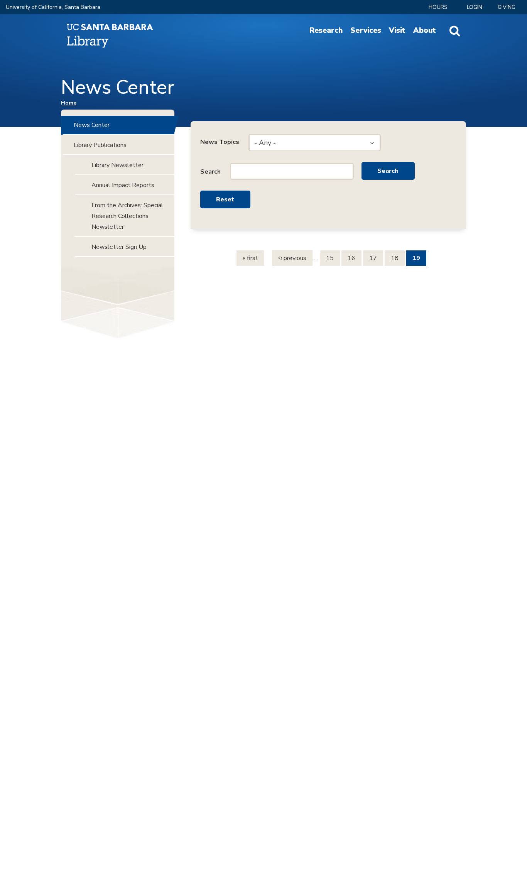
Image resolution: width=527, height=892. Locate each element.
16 (351, 258)
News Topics (219, 142)
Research (326, 30)
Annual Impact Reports (122, 185)
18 (395, 258)
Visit (397, 30)
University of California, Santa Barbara (53, 7)
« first (250, 258)
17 (373, 258)
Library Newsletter (117, 165)
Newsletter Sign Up (119, 247)
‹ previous (293, 258)
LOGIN (474, 7)
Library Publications (100, 145)
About (424, 30)
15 (330, 258)
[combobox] (315, 142)
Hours (438, 7)
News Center (92, 125)
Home (68, 102)
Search (210, 171)
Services (365, 30)
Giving (506, 7)
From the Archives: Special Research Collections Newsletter (127, 216)
